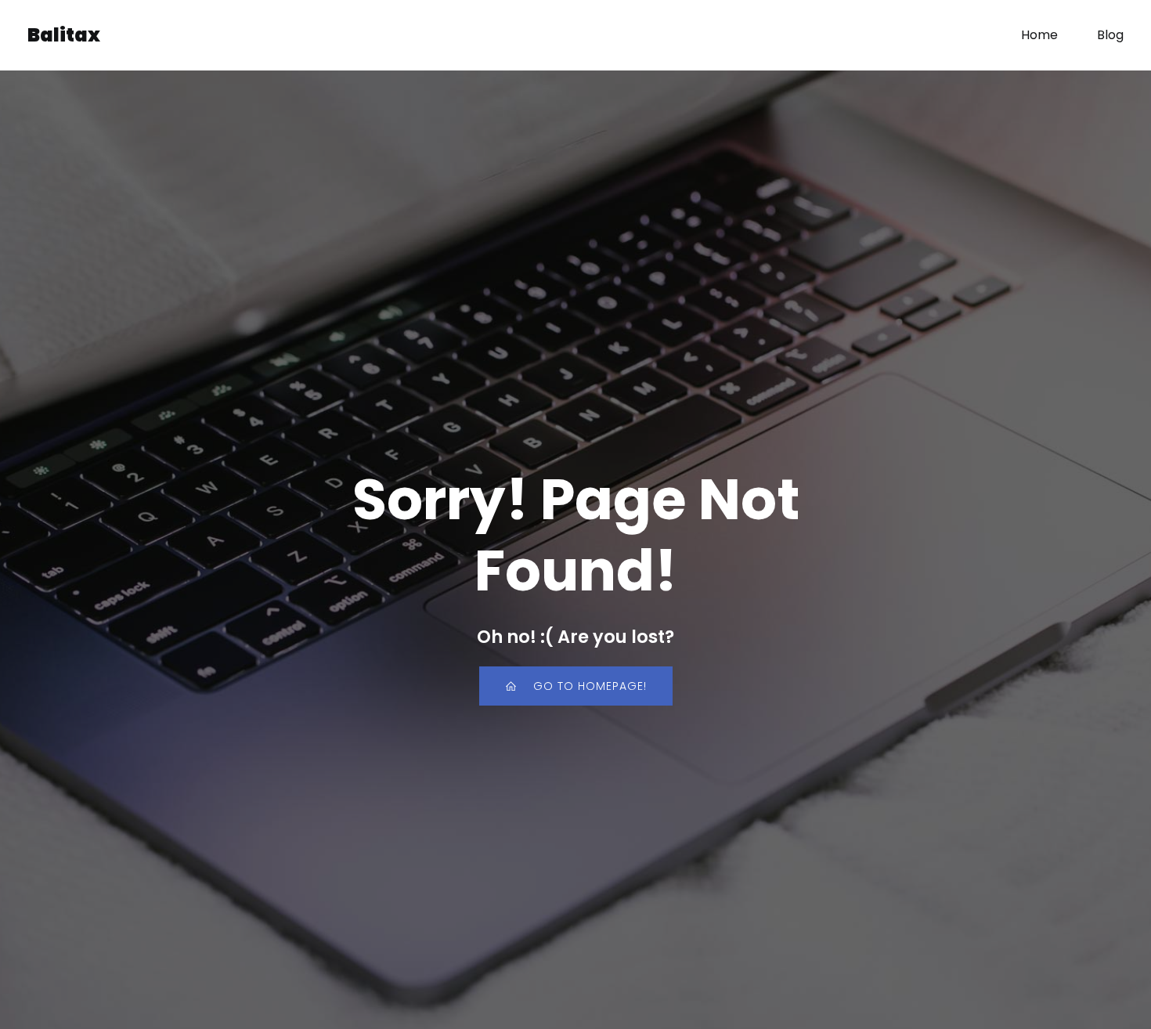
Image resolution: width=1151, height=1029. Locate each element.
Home (1039, 35)
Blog (1110, 35)
